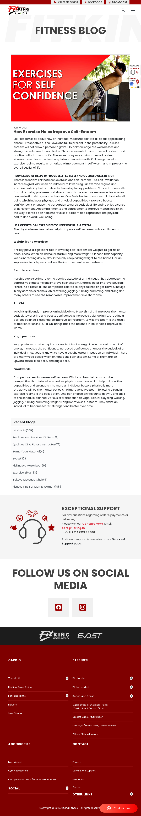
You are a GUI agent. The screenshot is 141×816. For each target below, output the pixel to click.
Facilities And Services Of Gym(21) (35, 437)
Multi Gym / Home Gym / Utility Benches (94, 725)
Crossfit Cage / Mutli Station (88, 717)
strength (81, 660)
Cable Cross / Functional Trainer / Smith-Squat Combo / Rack (90, 706)
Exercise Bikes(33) (25, 473)
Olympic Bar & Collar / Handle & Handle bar (32, 779)
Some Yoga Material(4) (28, 451)
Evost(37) (19, 459)
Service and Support (84, 770)
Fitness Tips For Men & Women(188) (37, 487)
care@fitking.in (73, 528)
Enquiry (77, 762)
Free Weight (15, 762)
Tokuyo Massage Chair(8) (30, 480)
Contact (81, 744)
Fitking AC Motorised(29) (29, 466)
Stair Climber (15, 713)
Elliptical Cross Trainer (20, 687)
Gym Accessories (18, 770)
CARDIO (14, 660)
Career (77, 787)
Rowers (12, 704)
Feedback (78, 779)
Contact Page (92, 524)
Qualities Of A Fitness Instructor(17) (36, 444)
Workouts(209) (23, 430)
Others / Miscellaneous (85, 734)
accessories (19, 744)
